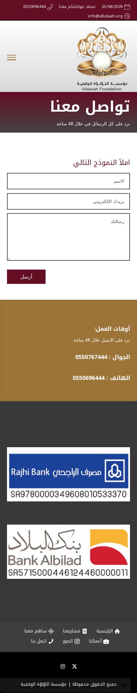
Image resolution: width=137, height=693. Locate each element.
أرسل (26, 276)
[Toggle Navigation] (11, 58)
